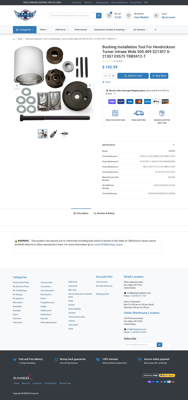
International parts (49, 322)
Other (70, 329)
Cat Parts (17, 318)
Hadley (44, 306)
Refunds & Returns (104, 286)
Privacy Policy (136, 2)
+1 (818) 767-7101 (138, 296)
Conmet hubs (46, 282)
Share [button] (108, 82)
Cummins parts (47, 290)
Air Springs (17, 294)
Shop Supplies (74, 309)
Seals (70, 301)
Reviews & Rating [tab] (105, 213)
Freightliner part (47, 302)
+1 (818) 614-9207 (138, 332)
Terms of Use (65, 383)
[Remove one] (105, 75)
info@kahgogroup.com (137, 329)
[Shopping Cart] (109, 15)
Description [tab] (82, 213)
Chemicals (17, 322)
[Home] (14, 39)
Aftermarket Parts (21, 282)
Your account (102, 282)
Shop (20, 39)
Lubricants (72, 286)
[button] (17, 85)
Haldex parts (46, 310)
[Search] (98, 15)
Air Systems (18, 298)
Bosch (15, 314)
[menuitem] (25, 29)
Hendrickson (46, 314)
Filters (43, 298)
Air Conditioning (20, 290)
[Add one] (113, 75)
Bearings (17, 310)
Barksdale (17, 306)
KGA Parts (72, 282)
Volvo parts (73, 325)
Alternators (18, 302)
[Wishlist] (128, 15)
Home (16, 383)
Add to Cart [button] (134, 75)
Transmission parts (76, 317)
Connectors (46, 286)
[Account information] (156, 15)
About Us (88, 2)
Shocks (71, 305)
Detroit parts (46, 294)
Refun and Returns (119, 2)
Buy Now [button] (160, 75)
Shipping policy (102, 2)
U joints (71, 321)
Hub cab (44, 318)
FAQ (146, 2)
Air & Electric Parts (21, 286)
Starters (72, 313)
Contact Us (76, 2)
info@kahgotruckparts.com (139, 293)
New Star (72, 290)
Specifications (108, 145)
